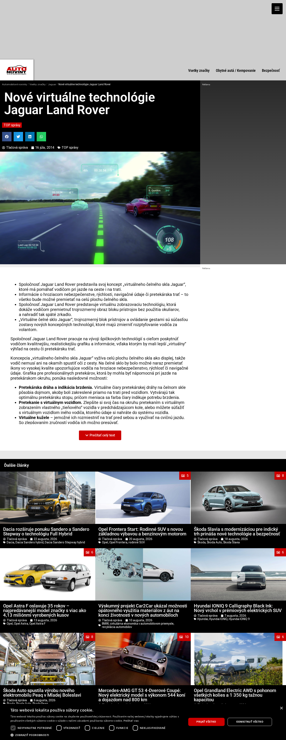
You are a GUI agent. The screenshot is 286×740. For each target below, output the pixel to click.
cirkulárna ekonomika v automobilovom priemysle (142, 623)
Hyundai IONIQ (218, 619)
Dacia (10, 542)
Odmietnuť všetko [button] (249, 721)
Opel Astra (21, 623)
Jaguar (52, 84)
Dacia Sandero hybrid (29, 542)
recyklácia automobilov (117, 627)
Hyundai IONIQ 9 (239, 619)
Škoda (201, 542)
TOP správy (12, 125)
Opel (105, 542)
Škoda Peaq (40, 703)
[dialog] (143, 722)
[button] (7, 136)
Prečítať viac (131, 720)
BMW (105, 623)
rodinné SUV (137, 542)
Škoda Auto (214, 542)
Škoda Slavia (231, 542)
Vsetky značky (38, 84)
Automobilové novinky (14, 84)
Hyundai (202, 619)
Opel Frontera (118, 542)
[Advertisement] (143, 29)
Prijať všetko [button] (206, 721)
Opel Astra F (37, 623)
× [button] (281, 708)
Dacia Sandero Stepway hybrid (65, 542)
